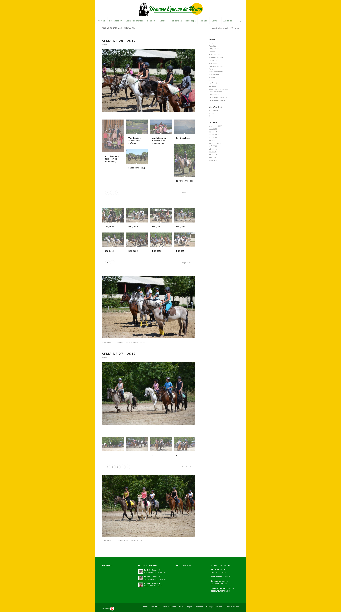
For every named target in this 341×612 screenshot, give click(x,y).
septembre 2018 (215, 126)
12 (149, 108)
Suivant (189, 81)
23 (172, 108)
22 (170, 108)
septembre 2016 (215, 143)
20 (166, 108)
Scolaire (212, 77)
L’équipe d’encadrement (218, 89)
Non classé (213, 110)
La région (212, 86)
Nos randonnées (216, 66)
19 (164, 108)
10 (144, 108)
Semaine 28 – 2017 (119, 40)
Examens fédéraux (216, 57)
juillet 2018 (213, 132)
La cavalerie (214, 94)
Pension (212, 69)
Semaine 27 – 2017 (119, 353)
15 (155, 108)
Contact (212, 51)
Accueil (211, 43)
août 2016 (213, 146)
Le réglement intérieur (218, 100)
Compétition (214, 48)
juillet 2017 (213, 140)
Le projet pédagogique (218, 97)
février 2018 (213, 134)
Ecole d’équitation (216, 54)
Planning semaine (216, 71)
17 (159, 108)
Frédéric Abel (139, 342)
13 (151, 108)
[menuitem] (101, 20)
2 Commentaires (122, 541)
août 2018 (213, 129)
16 (157, 108)
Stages (104, 44)
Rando (211, 113)
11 (146, 108)
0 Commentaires (122, 342)
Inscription (213, 63)
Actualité (212, 46)
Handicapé (213, 60)
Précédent (108, 81)
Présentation (214, 74)
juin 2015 (212, 157)
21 (168, 108)
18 (161, 108)
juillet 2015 (213, 154)
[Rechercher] (240, 20)
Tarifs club (213, 83)
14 (153, 108)
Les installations (215, 91)
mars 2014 (213, 160)
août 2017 (213, 137)
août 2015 (213, 152)
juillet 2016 (213, 149)
